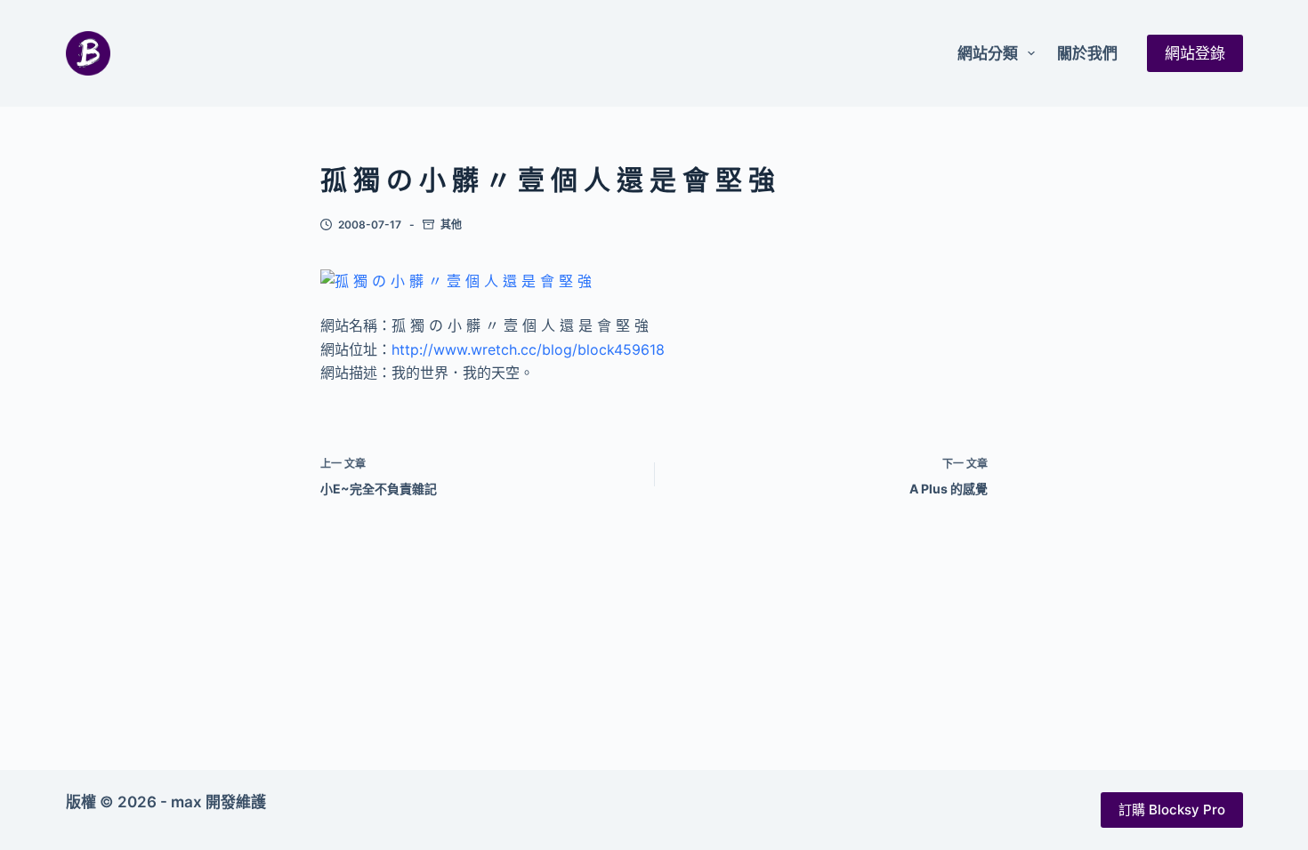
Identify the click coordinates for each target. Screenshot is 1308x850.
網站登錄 (1195, 53)
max (186, 802)
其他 (451, 224)
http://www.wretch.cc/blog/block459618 (528, 349)
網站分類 (987, 53)
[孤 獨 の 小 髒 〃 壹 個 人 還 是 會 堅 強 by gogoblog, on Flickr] (456, 280)
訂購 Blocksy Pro (1171, 809)
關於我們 (1087, 53)
